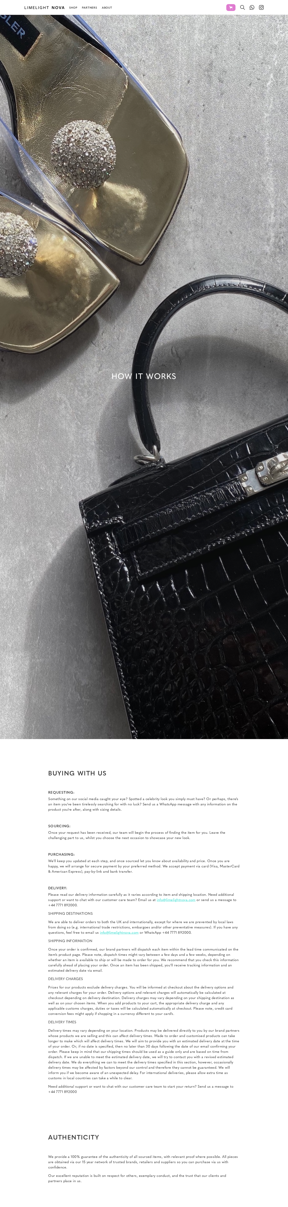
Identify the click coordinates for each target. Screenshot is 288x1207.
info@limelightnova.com (176, 900)
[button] (230, 7)
